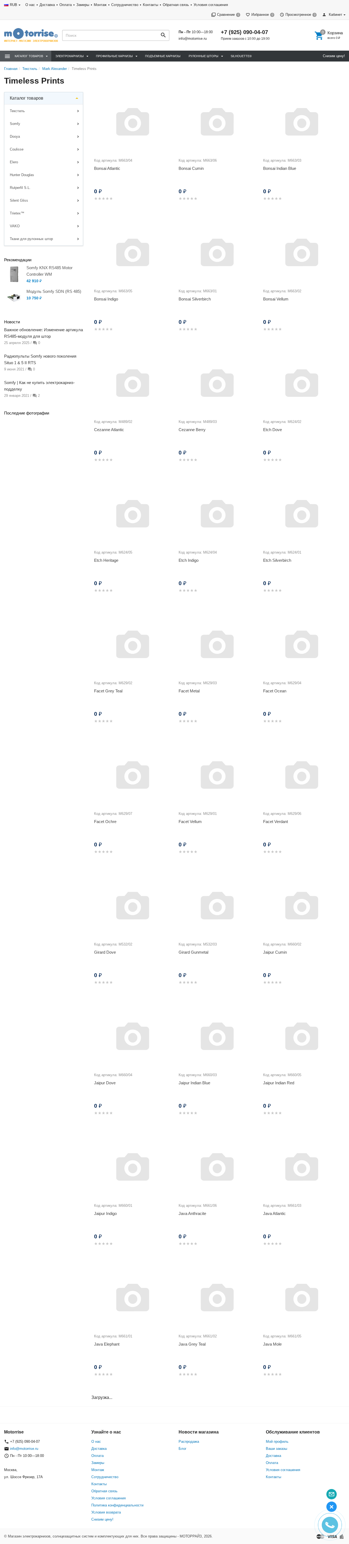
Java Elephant (106, 1344)
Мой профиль (277, 1441)
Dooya (15, 136)
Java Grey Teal (192, 1344)
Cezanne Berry (192, 429)
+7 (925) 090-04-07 (244, 32)
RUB (13, 5)
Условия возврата (106, 1512)
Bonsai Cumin (191, 168)
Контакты (150, 5)
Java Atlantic (274, 1213)
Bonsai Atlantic (107, 168)
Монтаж (100, 5)
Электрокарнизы (69, 56)
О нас (30, 5)
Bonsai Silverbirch (195, 299)
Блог (182, 1449)
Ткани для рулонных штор (31, 239)
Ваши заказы (276, 1449)
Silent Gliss (19, 200)
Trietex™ (17, 213)
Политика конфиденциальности (117, 1505)
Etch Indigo (188, 560)
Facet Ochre (105, 821)
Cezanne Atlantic (109, 429)
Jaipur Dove (105, 1083)
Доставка (47, 5)
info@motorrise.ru (193, 38)
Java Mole (272, 1344)
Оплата (65, 5)
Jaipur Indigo (105, 1213)
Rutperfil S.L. (20, 188)
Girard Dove (105, 952)
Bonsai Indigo (106, 299)
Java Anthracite (192, 1213)
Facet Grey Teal (108, 691)
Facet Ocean (274, 691)
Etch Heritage (106, 560)
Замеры (82, 5)
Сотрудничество (124, 5)
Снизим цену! (334, 56)
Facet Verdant (275, 821)
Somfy (15, 124)
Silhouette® (241, 56)
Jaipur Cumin (275, 952)
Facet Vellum (190, 821)
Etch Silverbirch (277, 560)
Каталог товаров (26, 98)
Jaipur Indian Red (278, 1083)
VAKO (15, 226)
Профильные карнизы (114, 56)
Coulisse (16, 149)
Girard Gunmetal (193, 952)
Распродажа (189, 1441)
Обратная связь (176, 5)
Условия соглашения (211, 5)
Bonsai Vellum (275, 299)
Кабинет (335, 15)
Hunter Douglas (22, 175)
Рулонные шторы (203, 56)
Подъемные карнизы (162, 56)
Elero (14, 162)
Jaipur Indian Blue (194, 1083)
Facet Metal (189, 691)
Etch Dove (272, 429)
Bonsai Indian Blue (279, 168)
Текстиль (17, 111)
